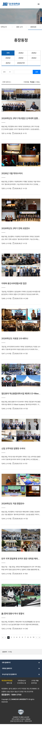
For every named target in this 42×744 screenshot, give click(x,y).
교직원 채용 (35, 681)
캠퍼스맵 (9, 683)
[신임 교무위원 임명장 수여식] (21, 432)
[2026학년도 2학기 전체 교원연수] (21, 212)
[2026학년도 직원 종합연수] (21, 487)
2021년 (8, 63)
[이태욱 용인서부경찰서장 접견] (21, 267)
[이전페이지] (6, 637)
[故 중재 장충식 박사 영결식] (21, 597)
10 (33, 637)
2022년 (34, 58)
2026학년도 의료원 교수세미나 (14, 338)
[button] (6, 27)
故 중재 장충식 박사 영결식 (12, 613)
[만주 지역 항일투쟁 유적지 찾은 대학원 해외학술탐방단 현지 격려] (21, 542)
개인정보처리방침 (6, 681)
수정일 (37, 82)
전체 (8, 53)
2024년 (8, 58)
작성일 (32, 82)
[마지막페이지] (39, 637)
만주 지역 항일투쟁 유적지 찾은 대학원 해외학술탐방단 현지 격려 (20, 558)
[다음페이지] (36, 637)
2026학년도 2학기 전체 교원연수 (15, 228)
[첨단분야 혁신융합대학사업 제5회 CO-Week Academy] (21, 377)
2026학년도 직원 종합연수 (12, 503)
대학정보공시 (22, 681)
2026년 (21, 53)
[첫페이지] (2, 637)
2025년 (34, 53)
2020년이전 (21, 63)
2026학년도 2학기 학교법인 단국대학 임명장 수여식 (20, 118)
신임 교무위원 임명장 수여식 (13, 448)
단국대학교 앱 (21, 683)
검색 (36, 72)
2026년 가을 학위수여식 (12, 173)
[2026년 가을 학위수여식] (21, 157)
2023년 (21, 58)
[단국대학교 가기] (11, 4)
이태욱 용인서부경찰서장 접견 (14, 283)
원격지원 (34, 683)
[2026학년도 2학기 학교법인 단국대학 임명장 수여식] (21, 102)
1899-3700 (16, 694)
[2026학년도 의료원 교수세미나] (21, 322)
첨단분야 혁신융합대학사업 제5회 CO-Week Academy (20, 393)
